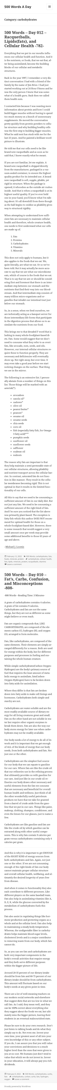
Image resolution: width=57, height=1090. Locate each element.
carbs (50, 1074)
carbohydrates (42, 556)
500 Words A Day (17, 6)
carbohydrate (33, 559)
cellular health (45, 559)
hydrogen (44, 1076)
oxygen (7, 1079)
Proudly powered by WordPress (17, 1086)
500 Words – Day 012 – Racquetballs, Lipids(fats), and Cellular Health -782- (25, 39)
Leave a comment (14, 564)
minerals (13, 559)
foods (6, 559)
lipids (10, 561)
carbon (27, 1076)
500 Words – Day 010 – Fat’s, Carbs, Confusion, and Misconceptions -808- (27, 581)
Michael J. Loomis (15, 546)
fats (50, 556)
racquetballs (33, 561)
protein (21, 559)
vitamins (42, 561)
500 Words (30, 556)
